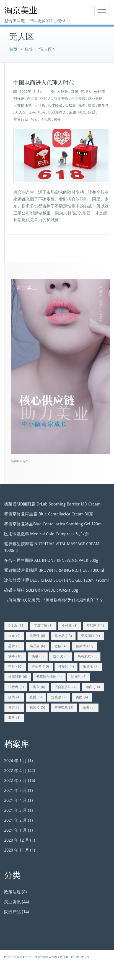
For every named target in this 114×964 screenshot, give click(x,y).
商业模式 (78, 98)
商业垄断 (61, 98)
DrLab (16, 626)
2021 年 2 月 (15, 820)
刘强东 (19, 98)
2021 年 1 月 (15, 830)
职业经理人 (57, 112)
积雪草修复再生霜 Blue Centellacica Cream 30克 (48, 514)
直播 (36, 697)
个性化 (69, 626)
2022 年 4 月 (15, 770)
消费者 (16, 687)
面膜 (88, 707)
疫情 (14, 697)
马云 (34, 119)
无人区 (20, 112)
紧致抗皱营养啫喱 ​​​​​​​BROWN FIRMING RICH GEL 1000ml (54, 570)
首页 (13, 49)
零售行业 (20, 119)
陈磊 (91, 112)
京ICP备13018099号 (76, 956)
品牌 (14, 646)
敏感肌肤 (17, 677)
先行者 (99, 91)
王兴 (32, 112)
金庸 (72, 112)
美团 (82, 697)
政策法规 (12, 891)
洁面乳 (79, 677)
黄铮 (57, 119)
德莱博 (84, 646)
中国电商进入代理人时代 (43, 82)
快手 (15, 656)
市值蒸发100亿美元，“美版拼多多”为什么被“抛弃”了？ (53, 600)
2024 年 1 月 (15, 760)
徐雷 (91, 105)
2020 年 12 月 (16, 840)
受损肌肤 (90, 636)
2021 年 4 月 (15, 800)
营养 (14, 707)
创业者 (32, 98)
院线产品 (12, 911)
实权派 (70, 105)
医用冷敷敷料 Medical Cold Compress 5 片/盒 (46, 533)
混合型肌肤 (66, 687)
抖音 (15, 666)
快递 (38, 656)
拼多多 (103, 105)
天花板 (40, 105)
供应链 (37, 636)
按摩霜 (66, 666)
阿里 (82, 112)
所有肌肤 (87, 656)
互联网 (63, 91)
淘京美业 (20, 10)
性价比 (61, 656)
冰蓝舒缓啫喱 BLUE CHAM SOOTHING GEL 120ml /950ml (56, 580)
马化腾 (45, 119)
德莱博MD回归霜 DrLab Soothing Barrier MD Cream (52, 504)
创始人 (45, 98)
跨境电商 (64, 707)
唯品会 (37, 646)
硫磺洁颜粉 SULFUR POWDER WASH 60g (41, 590)
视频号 (37, 707)
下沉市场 (43, 626)
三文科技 (37, 956)
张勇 (82, 105)
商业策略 (95, 98)
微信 (61, 646)
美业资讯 (12, 901)
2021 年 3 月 (15, 810)
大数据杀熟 (22, 105)
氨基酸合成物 (49, 677)
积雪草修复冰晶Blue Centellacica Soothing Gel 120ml (53, 523)
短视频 (59, 697)
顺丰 (14, 718)
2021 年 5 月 (15, 790)
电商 (42, 112)
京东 (74, 91)
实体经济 (55, 105)
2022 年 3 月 (15, 780)
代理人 (86, 91)
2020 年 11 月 (16, 850)
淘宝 (39, 687)
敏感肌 (91, 666)
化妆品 (63, 636)
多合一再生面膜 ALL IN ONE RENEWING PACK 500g (51, 560)
